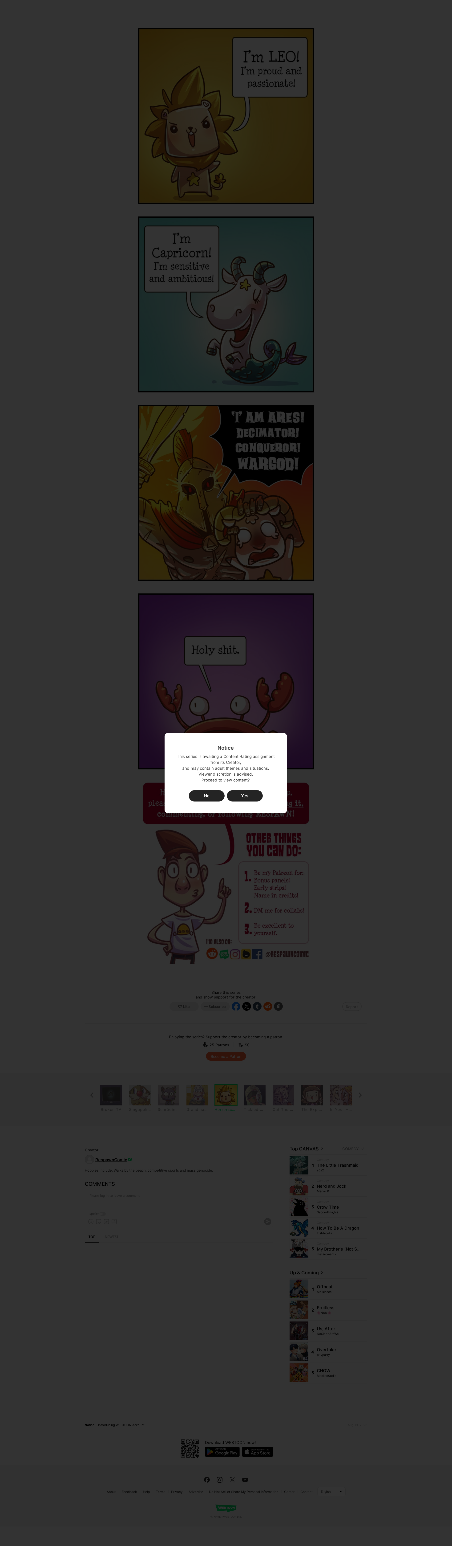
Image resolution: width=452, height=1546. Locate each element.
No (207, 795)
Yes (244, 795)
